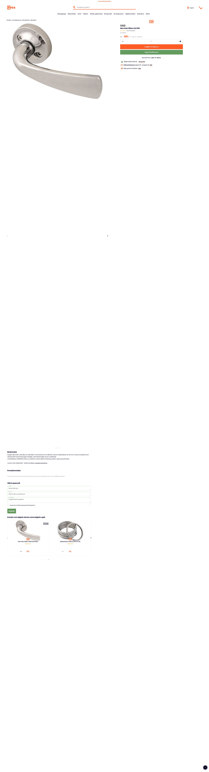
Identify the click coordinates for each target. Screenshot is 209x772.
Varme (79, 14)
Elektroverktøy (72, 14)
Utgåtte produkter (130, 14)
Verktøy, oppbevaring (96, 14)
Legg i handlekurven (151, 52)
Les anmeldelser (130, 30)
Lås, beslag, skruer (119, 14)
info (151, 65)
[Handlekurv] (200, 8)
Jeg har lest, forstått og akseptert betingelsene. (22, 505)
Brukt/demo (140, 14)
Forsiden (9, 20)
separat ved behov (41, 463)
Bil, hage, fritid (108, 14)
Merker (148, 14)
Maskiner (85, 14)
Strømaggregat (61, 14)
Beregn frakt (142, 61)
